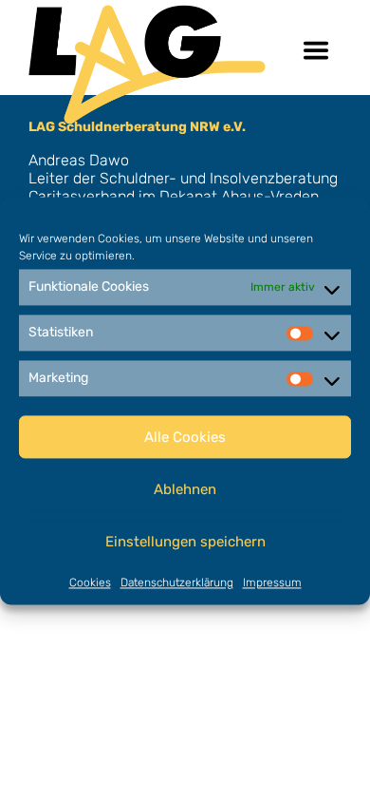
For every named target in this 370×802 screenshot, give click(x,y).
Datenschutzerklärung (176, 582)
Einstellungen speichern (185, 541)
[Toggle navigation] (316, 50)
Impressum (272, 582)
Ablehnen (185, 489)
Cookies (90, 582)
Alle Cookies (185, 437)
